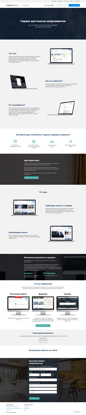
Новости (72, 1)
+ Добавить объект (61, 5)
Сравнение (49, 5)
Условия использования (12, 406)
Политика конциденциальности (14, 408)
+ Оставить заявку (74, 5)
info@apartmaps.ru (43, 342)
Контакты (77, 1)
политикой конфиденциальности (50, 395)
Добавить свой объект (31, 177)
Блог (25, 410)
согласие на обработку (52, 394)
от (30, 374)
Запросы (60, 1)
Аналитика (66, 1)
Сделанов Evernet (78, 412)
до (42, 374)
